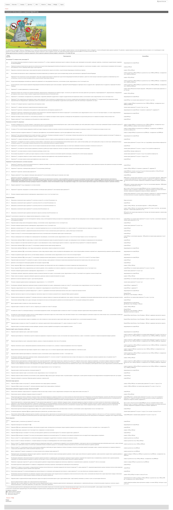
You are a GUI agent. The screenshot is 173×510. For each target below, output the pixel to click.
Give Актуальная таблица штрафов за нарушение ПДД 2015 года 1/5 (6, 501)
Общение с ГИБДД (10, 497)
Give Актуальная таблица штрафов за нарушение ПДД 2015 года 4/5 (9, 501)
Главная (7, 4)
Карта (62, 4)
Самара (21, 4)
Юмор (49, 4)
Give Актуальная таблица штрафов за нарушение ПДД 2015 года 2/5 (7, 501)
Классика (14, 4)
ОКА (36, 4)
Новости (43, 4)
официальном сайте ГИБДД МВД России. (71, 488)
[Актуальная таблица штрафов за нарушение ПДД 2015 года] (26, 48)
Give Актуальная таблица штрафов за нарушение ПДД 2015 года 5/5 (10, 501)
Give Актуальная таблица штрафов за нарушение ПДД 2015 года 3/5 (8, 501)
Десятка (29, 4)
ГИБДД (54, 4)
